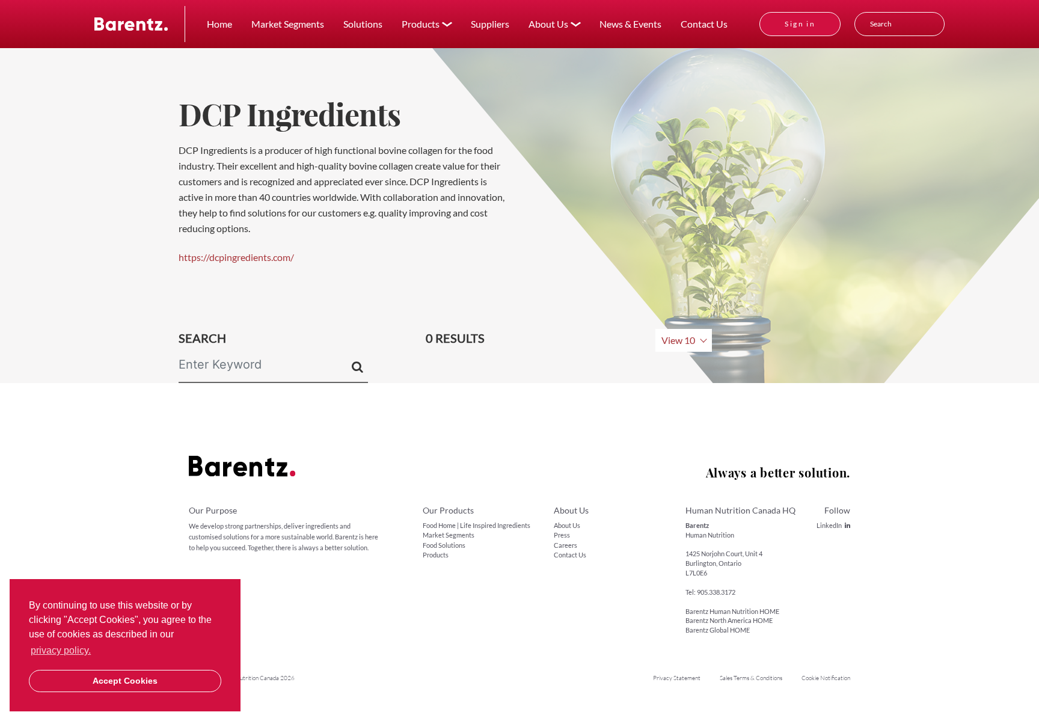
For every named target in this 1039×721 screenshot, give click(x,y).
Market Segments (287, 23)
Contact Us (704, 23)
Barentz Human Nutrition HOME (732, 611)
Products (436, 555)
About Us (567, 525)
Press (562, 535)
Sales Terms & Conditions (751, 678)
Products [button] (421, 23)
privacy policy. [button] (61, 650)
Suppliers (490, 23)
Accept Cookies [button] (125, 681)
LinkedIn (829, 525)
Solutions (362, 23)
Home (219, 23)
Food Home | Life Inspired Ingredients (476, 525)
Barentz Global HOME (717, 630)
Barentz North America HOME (729, 620)
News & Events (630, 23)
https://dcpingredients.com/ (236, 257)
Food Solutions (444, 545)
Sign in (800, 23)
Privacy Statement (676, 678)
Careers (565, 545)
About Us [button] (548, 23)
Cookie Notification (825, 678)
